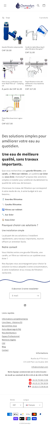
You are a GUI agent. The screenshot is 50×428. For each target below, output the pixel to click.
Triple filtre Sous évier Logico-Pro (12, 119)
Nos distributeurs (9, 332)
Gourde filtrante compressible (12, 47)
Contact (5, 350)
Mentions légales (9, 340)
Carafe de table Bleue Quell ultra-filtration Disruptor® (34, 48)
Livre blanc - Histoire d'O (12, 322)
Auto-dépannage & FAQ (11, 329)
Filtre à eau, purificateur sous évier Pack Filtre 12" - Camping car (13, 84)
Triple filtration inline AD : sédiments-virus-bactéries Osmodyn (34, 84)
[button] (5, 5)
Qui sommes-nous (9, 326)
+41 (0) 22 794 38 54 (40, 383)
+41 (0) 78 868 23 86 (40, 380)
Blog (4, 346)
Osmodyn (27, 423)
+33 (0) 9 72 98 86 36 (39, 386)
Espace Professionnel (11, 336)
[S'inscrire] (38, 296)
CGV (3, 343)
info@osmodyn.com (39, 367)
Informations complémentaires (15, 319)
